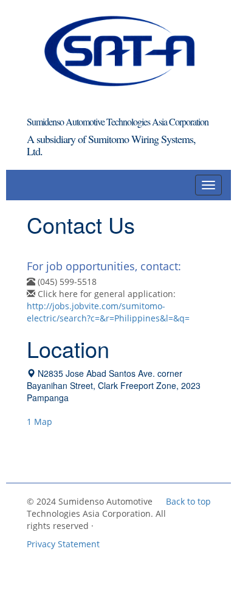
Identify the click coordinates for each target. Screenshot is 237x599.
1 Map (39, 421)
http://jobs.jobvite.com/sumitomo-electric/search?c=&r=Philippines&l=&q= (108, 312)
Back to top (188, 501)
